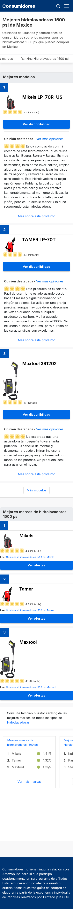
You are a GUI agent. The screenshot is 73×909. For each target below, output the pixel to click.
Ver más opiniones (49, 139)
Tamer (16, 760)
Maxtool (18, 767)
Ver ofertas (36, 565)
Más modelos (36, 490)
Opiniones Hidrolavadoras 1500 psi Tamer (30, 610)
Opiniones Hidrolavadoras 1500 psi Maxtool (31, 687)
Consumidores (18, 6)
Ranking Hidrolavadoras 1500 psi (45, 59)
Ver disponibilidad (36, 124)
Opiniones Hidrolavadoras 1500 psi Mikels (30, 557)
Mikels (16, 754)
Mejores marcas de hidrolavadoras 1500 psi (22, 742)
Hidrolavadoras (18, 722)
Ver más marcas (29, 781)
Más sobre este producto (36, 216)
